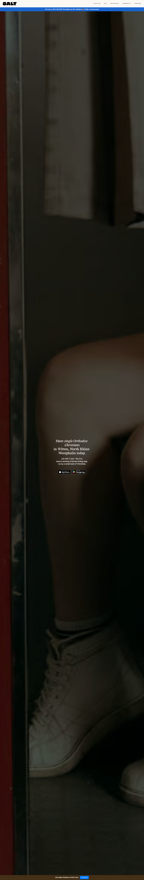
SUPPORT (137, 3)
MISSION (97, 3)
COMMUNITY (126, 3)
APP (105, 3)
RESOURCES (114, 3)
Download (84, 877)
